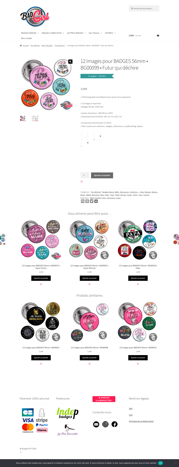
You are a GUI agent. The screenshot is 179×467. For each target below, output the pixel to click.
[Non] (175, 463)
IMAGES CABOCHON (52, 33)
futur (104, 198)
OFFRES (109, 33)
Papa (102, 195)
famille (98, 198)
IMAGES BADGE (28, 33)
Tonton (146, 195)
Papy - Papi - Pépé (112, 195)
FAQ (130, 408)
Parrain (123, 195)
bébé (92, 198)
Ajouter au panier (102, 175)
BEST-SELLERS (47, 45)
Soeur (129, 195)
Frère (142, 192)
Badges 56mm (108, 192)
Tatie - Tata (137, 195)
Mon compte (26, 38)
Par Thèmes (94, 33)
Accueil (26, 45)
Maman (148, 192)
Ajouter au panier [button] (41, 278)
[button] (70, 61)
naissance (111, 198)
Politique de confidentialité (141, 421)
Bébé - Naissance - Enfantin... (127, 192)
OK (160, 463)
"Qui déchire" (60, 45)
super (118, 198)
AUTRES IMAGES (75, 33)
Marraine (95, 195)
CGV (130, 415)
